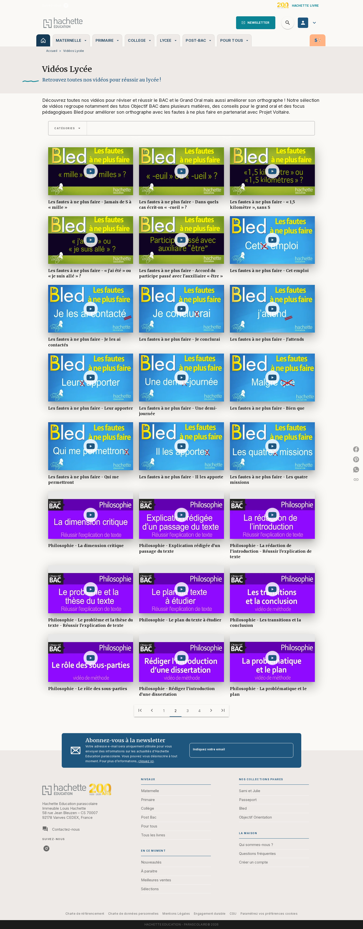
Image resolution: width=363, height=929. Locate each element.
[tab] (43, 40)
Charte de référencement (84, 913)
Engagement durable (209, 913)
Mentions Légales (176, 913)
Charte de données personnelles (133, 913)
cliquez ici (146, 761)
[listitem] (65, 5)
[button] (255, 22)
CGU (233, 913)
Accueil (51, 51)
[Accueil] (63, 22)
